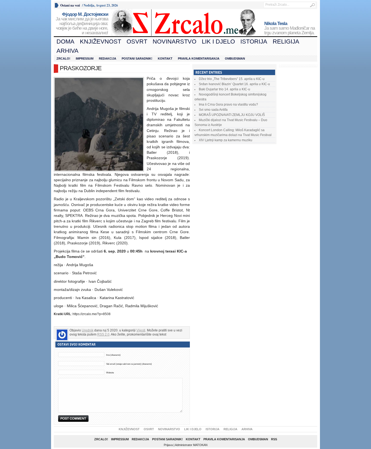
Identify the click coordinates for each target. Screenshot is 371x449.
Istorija (253, 41)
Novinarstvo (174, 41)
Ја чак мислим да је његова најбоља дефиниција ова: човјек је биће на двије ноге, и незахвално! (82, 23)
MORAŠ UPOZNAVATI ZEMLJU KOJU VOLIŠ (232, 114)
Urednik (87, 330)
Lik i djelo (218, 41)
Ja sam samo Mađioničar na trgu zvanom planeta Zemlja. (289, 28)
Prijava (168, 445)
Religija (286, 41)
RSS (274, 439)
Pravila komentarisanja (198, 58)
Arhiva (67, 50)
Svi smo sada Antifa (213, 109)
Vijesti (140, 330)
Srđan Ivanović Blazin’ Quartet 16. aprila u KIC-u (234, 84)
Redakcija (107, 58)
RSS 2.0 (103, 334)
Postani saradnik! (137, 58)
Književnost (100, 41)
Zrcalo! (63, 58)
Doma (65, 41)
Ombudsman (235, 58)
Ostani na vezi (70, 5)
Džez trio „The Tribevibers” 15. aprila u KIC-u (232, 79)
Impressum (84, 58)
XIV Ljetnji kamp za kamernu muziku (225, 140)
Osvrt (137, 41)
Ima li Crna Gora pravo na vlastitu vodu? (228, 104)
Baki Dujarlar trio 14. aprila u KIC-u (224, 89)
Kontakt (165, 58)
